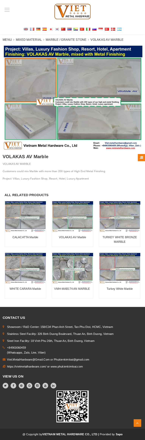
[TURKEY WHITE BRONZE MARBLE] (119, 216)
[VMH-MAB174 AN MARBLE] (72, 268)
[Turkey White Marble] (119, 268)
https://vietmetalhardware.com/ (27, 366)
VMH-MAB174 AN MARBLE (72, 288)
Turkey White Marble (120, 288)
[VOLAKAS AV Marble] (72, 216)
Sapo (119, 434)
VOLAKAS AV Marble (72, 237)
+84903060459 (16, 347)
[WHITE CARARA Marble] (25, 268)
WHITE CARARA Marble (25, 288)
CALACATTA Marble (25, 237)
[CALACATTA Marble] (25, 216)
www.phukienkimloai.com (67, 366)
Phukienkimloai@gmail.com (71, 359)
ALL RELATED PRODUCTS (27, 195)
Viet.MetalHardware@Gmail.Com (28, 359)
